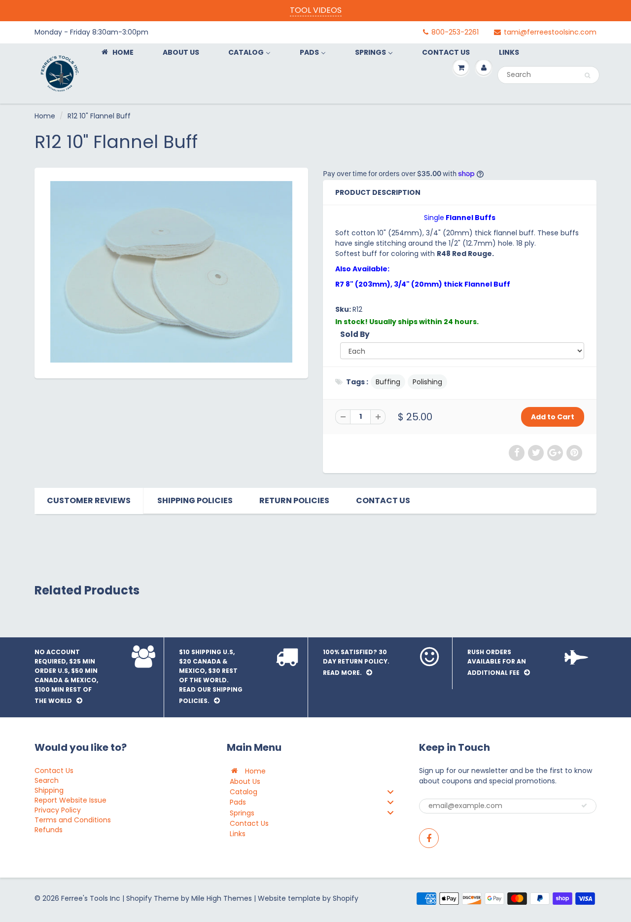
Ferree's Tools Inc (90, 898)
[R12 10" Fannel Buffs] (171, 272)
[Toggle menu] (390, 791)
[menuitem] (117, 52)
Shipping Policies (195, 500)
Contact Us (383, 500)
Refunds (49, 830)
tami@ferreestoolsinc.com (550, 32)
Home (45, 116)
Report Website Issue (70, 800)
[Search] (587, 75)
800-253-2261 (455, 32)
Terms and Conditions (73, 820)
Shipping (49, 790)
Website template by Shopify (308, 898)
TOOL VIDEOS (316, 10)
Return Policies (294, 500)
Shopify (139, 898)
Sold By (355, 334)
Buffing (388, 382)
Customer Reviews (89, 500)
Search (47, 780)
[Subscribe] (584, 805)
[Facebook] (429, 838)
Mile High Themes (221, 898)
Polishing (427, 382)
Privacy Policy (58, 810)
